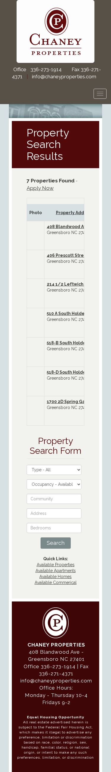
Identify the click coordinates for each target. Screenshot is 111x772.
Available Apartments (56, 570)
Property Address (74, 212)
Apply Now (40, 188)
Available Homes (55, 576)
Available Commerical (56, 582)
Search (56, 543)
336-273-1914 (46, 69)
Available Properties (56, 564)
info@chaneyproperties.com (64, 76)
